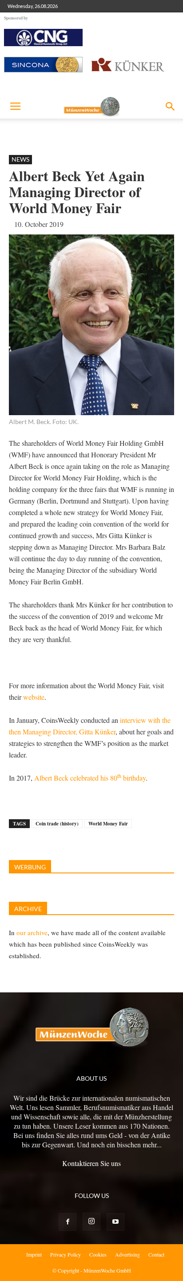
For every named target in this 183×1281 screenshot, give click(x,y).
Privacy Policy (65, 1254)
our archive (32, 932)
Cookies (98, 1254)
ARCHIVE (28, 908)
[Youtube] (115, 1222)
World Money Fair (108, 823)
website (33, 697)
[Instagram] (91, 1221)
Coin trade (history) (57, 823)
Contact (156, 1254)
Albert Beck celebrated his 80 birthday (90, 777)
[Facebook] (67, 1222)
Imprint (34, 1254)
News (20, 159)
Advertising (127, 1254)
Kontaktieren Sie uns (91, 1163)
